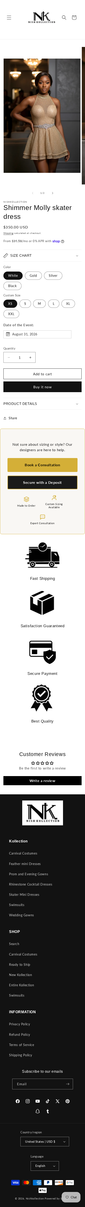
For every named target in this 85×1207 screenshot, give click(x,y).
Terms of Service (21, 1045)
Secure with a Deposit (42, 482)
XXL (11, 314)
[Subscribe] (68, 1084)
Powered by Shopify (57, 1198)
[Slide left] (33, 193)
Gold (33, 275)
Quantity (9, 348)
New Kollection (20, 975)
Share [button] (13, 418)
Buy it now (42, 387)
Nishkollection (35, 1198)
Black (12, 286)
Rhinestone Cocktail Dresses (30, 884)
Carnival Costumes (23, 853)
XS (10, 304)
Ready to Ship (19, 964)
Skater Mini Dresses (24, 894)
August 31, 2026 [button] (24, 334)
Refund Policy (19, 1034)
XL (68, 304)
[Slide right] (53, 193)
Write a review (42, 780)
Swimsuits (16, 905)
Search (14, 944)
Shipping (8, 233)
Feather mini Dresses (25, 864)
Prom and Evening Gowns (28, 874)
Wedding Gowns (21, 915)
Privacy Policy (19, 1024)
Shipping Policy (20, 1055)
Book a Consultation (42, 465)
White (13, 275)
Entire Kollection (21, 985)
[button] (9, 18)
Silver (53, 275)
